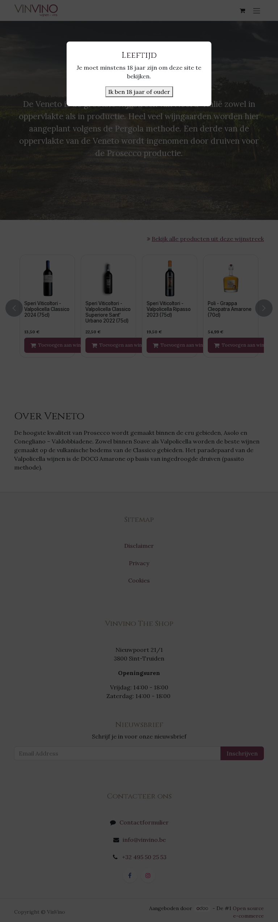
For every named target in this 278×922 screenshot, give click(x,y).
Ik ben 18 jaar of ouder (139, 91)
